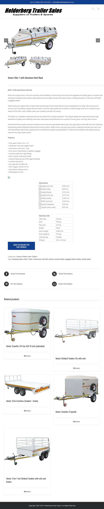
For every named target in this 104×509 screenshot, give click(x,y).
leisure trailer (59, 259)
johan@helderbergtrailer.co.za (63, 2)
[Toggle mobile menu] (98, 8)
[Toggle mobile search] (93, 8)
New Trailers (32, 256)
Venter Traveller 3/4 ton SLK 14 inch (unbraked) (25, 346)
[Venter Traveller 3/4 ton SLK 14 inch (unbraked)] (27, 325)
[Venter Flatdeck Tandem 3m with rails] (76, 331)
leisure (51, 259)
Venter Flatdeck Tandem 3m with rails (71, 358)
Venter (78, 259)
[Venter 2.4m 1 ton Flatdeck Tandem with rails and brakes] (27, 451)
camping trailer (17, 259)
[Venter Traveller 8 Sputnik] (76, 391)
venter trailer (86, 259)
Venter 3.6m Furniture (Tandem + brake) (22, 401)
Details (28, 356)
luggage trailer (70, 259)
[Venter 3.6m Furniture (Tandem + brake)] (27, 385)
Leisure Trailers (21, 256)
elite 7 (26, 259)
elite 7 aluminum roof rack (38, 259)
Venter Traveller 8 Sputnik (66, 411)
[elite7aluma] (52, 40)
